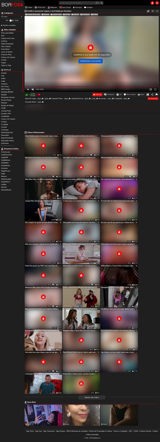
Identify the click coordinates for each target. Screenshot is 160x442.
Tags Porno (30, 431)
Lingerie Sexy (57, 14)
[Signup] (152, 3)
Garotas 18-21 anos (8, 38)
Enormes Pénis (6, 54)
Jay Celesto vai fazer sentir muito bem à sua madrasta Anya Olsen (118, 352)
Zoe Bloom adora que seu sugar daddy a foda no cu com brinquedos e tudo (118, 309)
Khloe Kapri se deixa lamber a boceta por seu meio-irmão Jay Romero (80, 266)
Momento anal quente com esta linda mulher (41, 158)
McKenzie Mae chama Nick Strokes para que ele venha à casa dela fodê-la (42, 287)
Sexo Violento (6, 46)
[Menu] (157, 3)
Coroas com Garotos (8, 57)
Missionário (102, 98)
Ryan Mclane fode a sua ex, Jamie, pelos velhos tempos (80, 352)
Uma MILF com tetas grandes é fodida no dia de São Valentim (80, 158)
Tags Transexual (48, 431)
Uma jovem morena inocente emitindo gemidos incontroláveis (80, 244)
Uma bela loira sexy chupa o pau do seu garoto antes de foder (42, 352)
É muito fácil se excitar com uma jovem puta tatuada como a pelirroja (118, 201)
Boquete (46, 14)
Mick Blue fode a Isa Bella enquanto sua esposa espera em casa (42, 179)
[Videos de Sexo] (12, 4)
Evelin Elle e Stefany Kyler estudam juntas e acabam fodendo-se (80, 374)
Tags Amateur (60, 431)
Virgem (3, 63)
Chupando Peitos (57, 98)
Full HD (4, 60)
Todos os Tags (6, 65)
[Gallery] (147, 94)
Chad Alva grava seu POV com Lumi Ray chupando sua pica (42, 266)
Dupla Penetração (7, 44)
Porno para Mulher (7, 33)
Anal (3, 36)
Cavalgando (118, 98)
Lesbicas (4, 41)
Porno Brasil (5, 49)
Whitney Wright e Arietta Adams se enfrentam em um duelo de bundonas (118, 158)
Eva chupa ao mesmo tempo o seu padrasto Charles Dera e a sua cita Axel (42, 331)
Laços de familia (7, 52)
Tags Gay (38, 431)
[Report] (156, 94)
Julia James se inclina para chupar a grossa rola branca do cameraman (118, 244)
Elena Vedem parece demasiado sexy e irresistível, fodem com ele (42, 136)
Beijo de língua (30, 98)
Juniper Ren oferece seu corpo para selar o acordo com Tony (42, 201)
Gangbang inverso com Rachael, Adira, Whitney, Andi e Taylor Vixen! (118, 287)
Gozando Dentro (30, 102)
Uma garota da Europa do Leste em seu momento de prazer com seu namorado (80, 222)
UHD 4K (76, 14)
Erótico (95, 14)
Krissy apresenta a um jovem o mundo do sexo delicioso (118, 136)
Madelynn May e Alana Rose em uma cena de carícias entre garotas (80, 331)
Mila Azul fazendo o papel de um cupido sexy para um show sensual (42, 244)
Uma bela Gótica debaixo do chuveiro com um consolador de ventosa (118, 331)
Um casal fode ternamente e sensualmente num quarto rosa (118, 179)
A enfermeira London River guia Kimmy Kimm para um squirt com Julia (80, 309)
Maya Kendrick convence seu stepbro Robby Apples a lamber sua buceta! (42, 309)
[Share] (152, 94)
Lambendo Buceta (77, 98)
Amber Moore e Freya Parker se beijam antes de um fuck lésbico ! (118, 266)
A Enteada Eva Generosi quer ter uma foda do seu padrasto (42, 374)
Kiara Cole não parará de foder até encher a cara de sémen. (80, 136)
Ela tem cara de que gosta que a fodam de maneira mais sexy (118, 222)
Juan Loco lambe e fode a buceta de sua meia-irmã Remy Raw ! (80, 179)
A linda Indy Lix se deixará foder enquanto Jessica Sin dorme (80, 201)
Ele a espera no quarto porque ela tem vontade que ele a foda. (42, 222)
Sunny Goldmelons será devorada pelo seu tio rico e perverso (80, 287)
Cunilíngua (85, 14)
